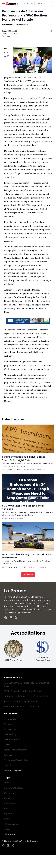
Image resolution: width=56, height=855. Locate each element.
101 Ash (7, 829)
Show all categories (13, 770)
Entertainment (10, 765)
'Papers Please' (10, 813)
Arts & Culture (10, 719)
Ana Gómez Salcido (19, 24)
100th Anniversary (11, 824)
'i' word (7, 819)
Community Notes (12, 739)
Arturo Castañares (13, 470)
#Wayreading (10, 793)
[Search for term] (52, 3)
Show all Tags (10, 834)
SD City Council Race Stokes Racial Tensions (23, 691)
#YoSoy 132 (8, 798)
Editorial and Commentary (15, 750)
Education (8, 755)
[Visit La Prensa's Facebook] (5, 617)
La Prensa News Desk (12, 567)
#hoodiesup (9, 803)
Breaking (8, 724)
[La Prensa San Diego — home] (12, 3)
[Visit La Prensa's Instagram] (11, 617)
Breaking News (10, 729)
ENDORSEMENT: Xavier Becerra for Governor (22, 706)
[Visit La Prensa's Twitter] (16, 617)
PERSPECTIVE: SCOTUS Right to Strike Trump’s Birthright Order (23, 458)
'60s (6, 808)
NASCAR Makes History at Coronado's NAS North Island (27, 696)
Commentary (10, 734)
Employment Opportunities (16, 760)
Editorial (7, 744)
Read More (28, 574)
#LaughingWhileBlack (13, 788)
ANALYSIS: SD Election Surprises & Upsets (21, 701)
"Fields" (7, 782)
